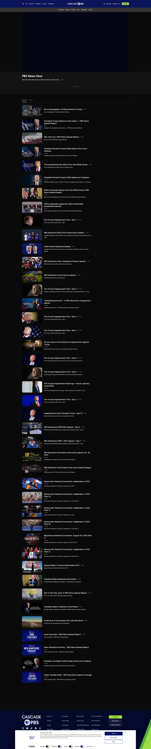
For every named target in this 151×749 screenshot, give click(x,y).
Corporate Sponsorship (83, 725)
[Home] (32, 720)
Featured (61, 9)
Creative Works (81, 729)
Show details (89, 746)
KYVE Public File (95, 720)
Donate (125, 3)
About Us (49, 716)
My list (90, 9)
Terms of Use (94, 729)
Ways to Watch (66, 729)
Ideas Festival (80, 716)
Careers (49, 725)
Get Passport (65, 725)
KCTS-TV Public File (96, 716)
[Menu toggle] (23, 4)
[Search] (104, 4)
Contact (49, 720)
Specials (24, 100)
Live (78, 9)
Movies (73, 9)
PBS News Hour (32, 76)
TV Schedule (65, 716)
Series (67, 9)
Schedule (84, 9)
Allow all (114, 733)
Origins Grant (80, 720)
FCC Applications (96, 725)
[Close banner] (125, 732)
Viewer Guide (65, 720)
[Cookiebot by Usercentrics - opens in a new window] (31, 747)
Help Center (50, 729)
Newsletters (115, 721)
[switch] (60, 746)
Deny (113, 741)
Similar (31, 100)
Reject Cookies (115, 725)
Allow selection (113, 737)
